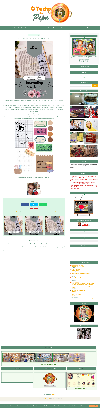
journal (53, 211)
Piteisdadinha (75, 282)
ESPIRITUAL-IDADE (76, 294)
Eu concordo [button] (93, 405)
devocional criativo (35, 211)
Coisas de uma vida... (76, 278)
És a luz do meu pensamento (78, 274)
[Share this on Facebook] (25, 204)
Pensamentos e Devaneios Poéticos (80, 273)
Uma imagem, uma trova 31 (78, 266)
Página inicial (34, 281)
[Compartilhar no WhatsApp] (43, 204)
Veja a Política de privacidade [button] (76, 405)
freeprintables (46, 211)
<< (2, 280)
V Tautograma (75, 295)
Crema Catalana (75, 270)
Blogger (54, 394)
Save (34, 208)
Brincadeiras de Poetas (77, 265)
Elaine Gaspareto (52, 400)
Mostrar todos (95, 298)
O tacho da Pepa (75, 269)
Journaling (58, 211)
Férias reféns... (75, 279)
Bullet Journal (25, 211)
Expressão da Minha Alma (78, 290)
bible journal (16, 211)
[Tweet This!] (34, 204)
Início (14, 27)
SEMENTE (73, 291)
